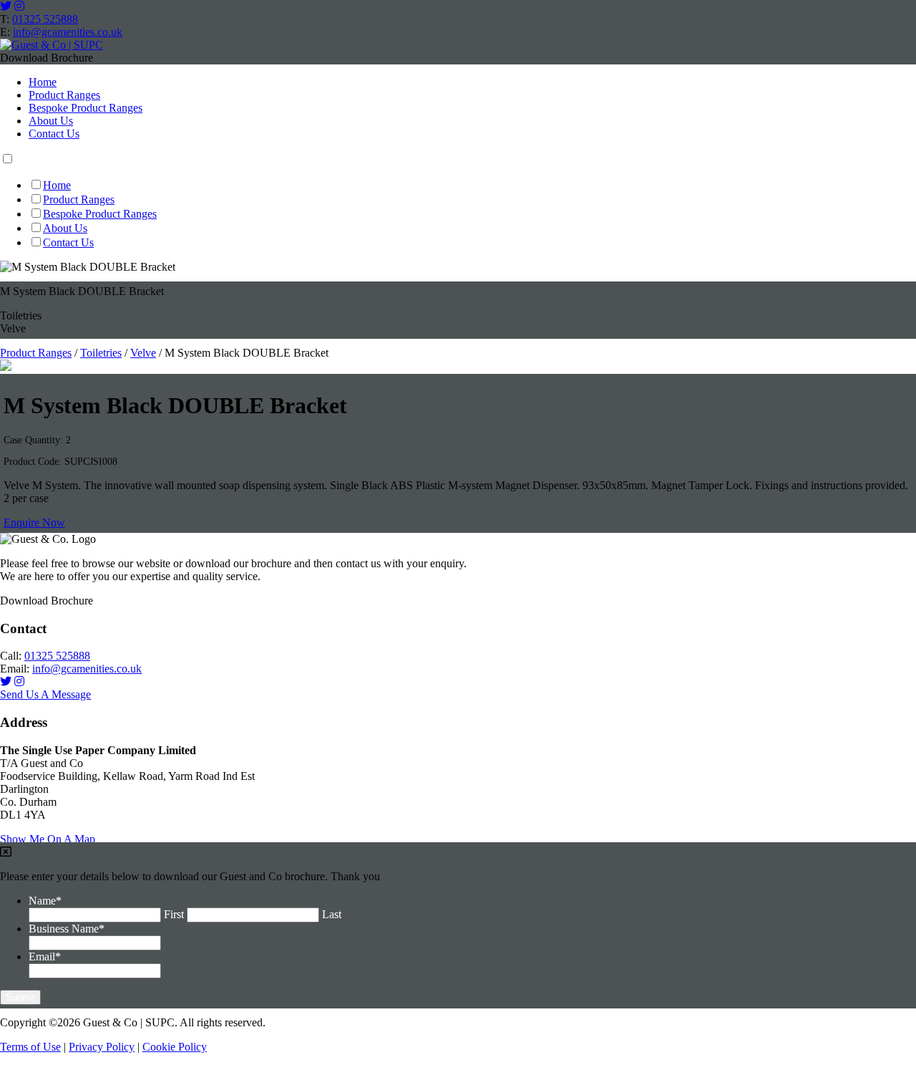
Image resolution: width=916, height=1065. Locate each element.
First (174, 914)
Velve (143, 353)
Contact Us (54, 133)
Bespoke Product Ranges (85, 108)
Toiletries (101, 353)
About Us (51, 121)
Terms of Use (30, 1047)
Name (45, 901)
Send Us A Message (45, 694)
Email (45, 956)
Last (331, 914)
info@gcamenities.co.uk (67, 32)
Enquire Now (34, 522)
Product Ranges (64, 95)
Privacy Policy (102, 1047)
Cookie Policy (174, 1047)
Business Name (66, 928)
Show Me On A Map (47, 839)
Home (43, 82)
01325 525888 (45, 19)
